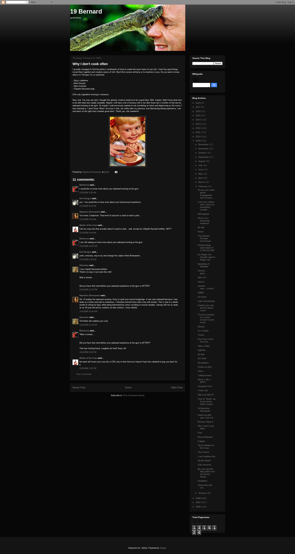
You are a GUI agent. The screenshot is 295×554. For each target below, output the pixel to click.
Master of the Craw (88, 225)
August (202, 161)
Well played (203, 214)
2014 (198, 119)
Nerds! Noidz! (204, 460)
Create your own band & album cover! (206, 308)
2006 (198, 506)
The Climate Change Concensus (204, 238)
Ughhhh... (202, 350)
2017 (198, 107)
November (203, 148)
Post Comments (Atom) (133, 395)
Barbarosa (84, 185)
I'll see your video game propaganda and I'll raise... (206, 194)
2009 (198, 140)
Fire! (200, 432)
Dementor (84, 265)
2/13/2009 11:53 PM (88, 289)
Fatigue (201, 441)
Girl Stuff (202, 358)
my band (202, 297)
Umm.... (201, 371)
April (200, 178)
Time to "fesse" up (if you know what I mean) (206, 401)
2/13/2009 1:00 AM (87, 192)
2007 (198, 502)
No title (201, 227)
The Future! (203, 452)
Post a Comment (83, 374)
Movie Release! (205, 437)
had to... (202, 281)
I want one (203, 390)
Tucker (201, 335)
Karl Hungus (85, 198)
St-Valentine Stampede (204, 409)
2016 (198, 111)
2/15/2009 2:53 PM (87, 368)
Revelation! (203, 362)
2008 (198, 498)
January (202, 493)
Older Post (177, 387)
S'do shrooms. (205, 464)
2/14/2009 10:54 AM (88, 311)
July (200, 165)
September (204, 157)
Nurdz (201, 231)
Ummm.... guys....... (203, 271)
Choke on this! (205, 367)
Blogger (162, 548)
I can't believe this (206, 456)
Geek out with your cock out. (206, 416)
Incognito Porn (205, 386)
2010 (198, 136)
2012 (198, 128)
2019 (198, 103)
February (203, 186)
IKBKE (201, 292)
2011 (198, 132)
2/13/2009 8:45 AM (87, 219)
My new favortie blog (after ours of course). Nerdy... (206, 473)
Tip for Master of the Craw (206, 446)
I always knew (204, 375)
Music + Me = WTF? (204, 380)
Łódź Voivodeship (206, 301)
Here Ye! (202, 277)
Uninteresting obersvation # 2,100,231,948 (206, 248)
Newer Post (79, 387)
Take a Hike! (204, 346)
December (203, 144)
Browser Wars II (205, 422)
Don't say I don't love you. (205, 340)
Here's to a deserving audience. (204, 220)
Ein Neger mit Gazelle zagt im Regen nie (206, 257)
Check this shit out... (205, 486)
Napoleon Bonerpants (89, 212)
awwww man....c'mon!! (206, 287)
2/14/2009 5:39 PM (87, 352)
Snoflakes (202, 481)
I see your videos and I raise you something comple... (206, 206)
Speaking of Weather (203, 265)
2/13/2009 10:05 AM (88, 246)
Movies (201, 326)
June (201, 169)
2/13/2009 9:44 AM (87, 233)
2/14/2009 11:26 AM (88, 325)
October (202, 152)
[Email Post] (116, 172)
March (201, 182)
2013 (198, 124)
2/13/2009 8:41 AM (87, 206)
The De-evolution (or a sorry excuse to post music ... (206, 318)
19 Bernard (86, 11)
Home (128, 387)
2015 (198, 115)
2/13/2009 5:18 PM (87, 259)
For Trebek (203, 331)
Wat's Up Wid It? (206, 394)
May (200, 174)
